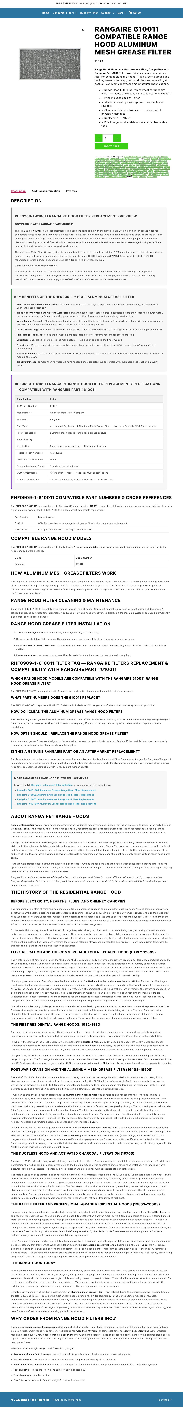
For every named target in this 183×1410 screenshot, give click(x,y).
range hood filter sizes (103, 173)
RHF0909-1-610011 (139, 175)
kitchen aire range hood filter (151, 163)
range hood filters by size (138, 173)
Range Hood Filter (117, 159)
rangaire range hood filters (115, 171)
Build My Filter (89, 12)
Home (45, 12)
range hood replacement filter (106, 175)
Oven (126, 165)
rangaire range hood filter (139, 169)
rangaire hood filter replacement (150, 167)
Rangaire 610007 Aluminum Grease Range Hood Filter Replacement (55, 799)
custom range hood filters (135, 161)
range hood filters (120, 173)
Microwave (118, 165)
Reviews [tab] (71, 191)
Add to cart (111, 146)
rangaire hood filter (129, 167)
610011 (147, 159)
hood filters (115, 163)
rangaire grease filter (113, 167)
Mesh (165, 163)
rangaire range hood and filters (117, 169)
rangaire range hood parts (137, 171)
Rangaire (157, 157)
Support (106, 12)
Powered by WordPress (67, 1399)
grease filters (100, 163)
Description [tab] (18, 191)
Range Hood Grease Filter (158, 173)
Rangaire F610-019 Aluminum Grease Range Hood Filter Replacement (56, 803)
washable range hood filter (116, 177)
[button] (83, 30)
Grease (153, 161)
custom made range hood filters (111, 161)
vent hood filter (154, 175)
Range (150, 171)
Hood (108, 163)
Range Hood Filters (132, 159)
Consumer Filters (63, 12)
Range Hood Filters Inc (35, 1399)
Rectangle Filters (125, 175)
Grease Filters (147, 157)
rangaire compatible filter (146, 165)
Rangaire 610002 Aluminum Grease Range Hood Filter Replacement (55, 794)
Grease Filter (162, 161)
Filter (148, 161)
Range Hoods (152, 177)
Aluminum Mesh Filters (132, 157)
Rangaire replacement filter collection (52, 785)
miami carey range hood (104, 165)
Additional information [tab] (46, 191)
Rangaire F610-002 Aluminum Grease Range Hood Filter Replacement (56, 790)
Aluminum (154, 159)
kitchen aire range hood (130, 163)
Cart (120, 12)
